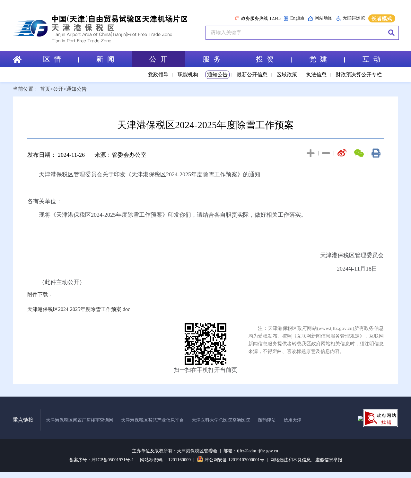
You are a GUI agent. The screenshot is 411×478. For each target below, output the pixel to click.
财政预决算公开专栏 (359, 74)
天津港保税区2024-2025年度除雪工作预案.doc (78, 309)
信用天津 (293, 420)
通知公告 (217, 74)
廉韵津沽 (267, 420)
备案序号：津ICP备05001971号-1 (101, 459)
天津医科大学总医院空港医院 (221, 420)
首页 (45, 89)
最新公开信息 (252, 74)
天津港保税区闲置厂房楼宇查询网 (79, 420)
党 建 (318, 59)
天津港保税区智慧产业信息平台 (152, 420)
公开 (58, 89)
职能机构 (188, 74)
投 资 (265, 59)
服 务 (212, 59)
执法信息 (316, 74)
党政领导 (158, 74)
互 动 (371, 59)
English (297, 18)
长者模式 (382, 18)
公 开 (158, 59)
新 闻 (105, 59)
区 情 (52, 59)
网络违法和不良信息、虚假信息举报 (306, 459)
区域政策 (286, 74)
